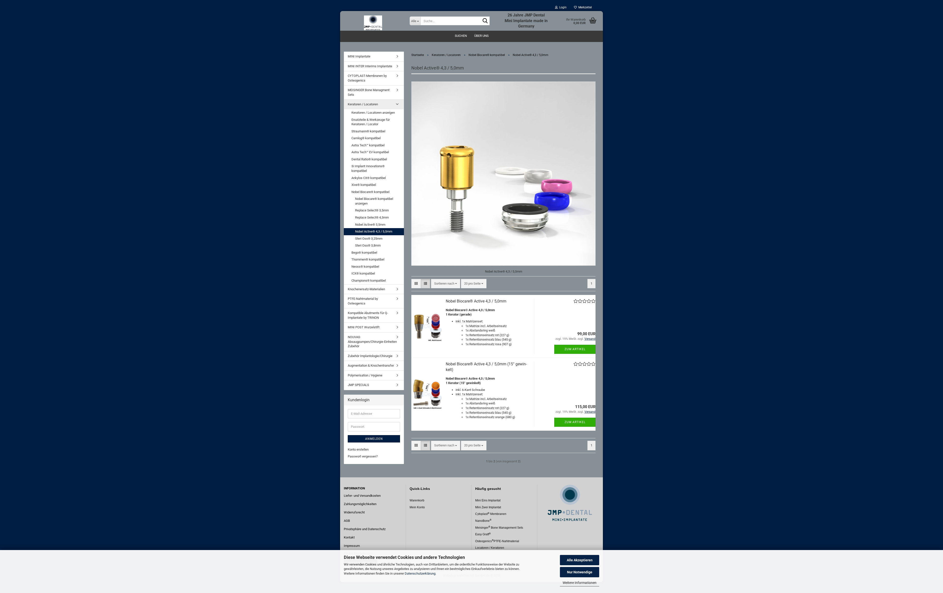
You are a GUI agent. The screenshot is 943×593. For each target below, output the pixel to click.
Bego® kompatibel (364, 252)
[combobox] (445, 284)
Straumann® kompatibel (368, 131)
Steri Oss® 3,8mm (368, 245)
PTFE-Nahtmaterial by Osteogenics (363, 301)
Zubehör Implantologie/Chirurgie (370, 356)
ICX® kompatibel (363, 273)
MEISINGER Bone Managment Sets (368, 92)
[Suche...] (485, 21)
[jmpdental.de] (373, 21)
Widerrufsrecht (354, 512)
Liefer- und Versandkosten (362, 495)
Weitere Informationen (579, 583)
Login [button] (562, 7)
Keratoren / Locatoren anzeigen (373, 112)
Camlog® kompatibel (366, 138)
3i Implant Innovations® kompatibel (368, 168)
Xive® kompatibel (363, 185)
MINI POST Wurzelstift (363, 327)
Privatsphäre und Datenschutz (365, 529)
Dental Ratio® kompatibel (369, 159)
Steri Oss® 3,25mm (368, 238)
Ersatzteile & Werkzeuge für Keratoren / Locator (370, 122)
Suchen (461, 36)
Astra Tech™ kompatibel (368, 145)
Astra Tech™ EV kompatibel (370, 152)
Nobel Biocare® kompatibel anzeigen (374, 201)
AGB (347, 521)
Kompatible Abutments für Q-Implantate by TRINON (368, 315)
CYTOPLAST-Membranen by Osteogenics (367, 78)
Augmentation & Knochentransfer (371, 365)
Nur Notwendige (579, 572)
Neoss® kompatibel (365, 266)
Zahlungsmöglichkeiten (360, 504)
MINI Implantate (359, 56)
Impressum (352, 546)
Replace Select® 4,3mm (372, 217)
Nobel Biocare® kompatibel (370, 192)
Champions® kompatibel (368, 280)
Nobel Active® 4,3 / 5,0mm (373, 231)
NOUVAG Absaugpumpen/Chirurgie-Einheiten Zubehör (372, 341)
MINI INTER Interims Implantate (370, 66)
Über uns (481, 36)
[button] (416, 284)
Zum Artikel (575, 349)
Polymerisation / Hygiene (365, 375)
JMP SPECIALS (358, 385)
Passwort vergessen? (363, 456)
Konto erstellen (358, 449)
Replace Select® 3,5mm (372, 210)
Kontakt (349, 537)
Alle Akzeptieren (580, 560)
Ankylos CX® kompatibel (368, 178)
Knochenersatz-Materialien (366, 289)
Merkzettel (584, 7)
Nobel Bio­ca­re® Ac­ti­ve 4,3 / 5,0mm (476, 301)
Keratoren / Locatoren (363, 104)
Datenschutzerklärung (420, 573)
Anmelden (374, 439)
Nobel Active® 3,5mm (370, 224)
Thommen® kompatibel (367, 259)
